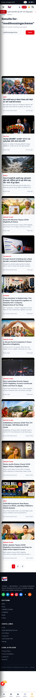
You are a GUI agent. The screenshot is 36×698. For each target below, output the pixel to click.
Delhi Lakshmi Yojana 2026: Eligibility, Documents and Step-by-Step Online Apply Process (17, 547)
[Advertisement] (18, 55)
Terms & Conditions (8, 654)
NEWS (3, 615)
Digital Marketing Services (9, 630)
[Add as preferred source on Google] (25, 2)
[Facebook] (21, 594)
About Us (4, 659)
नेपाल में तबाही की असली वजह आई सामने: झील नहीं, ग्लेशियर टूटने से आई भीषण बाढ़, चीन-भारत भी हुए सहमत (17, 180)
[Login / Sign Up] (19, 7)
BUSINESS (5, 612)
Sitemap (4, 641)
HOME (3, 14)
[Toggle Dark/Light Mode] (29, 7)
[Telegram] (7, 594)
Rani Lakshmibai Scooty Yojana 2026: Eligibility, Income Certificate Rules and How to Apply (17, 383)
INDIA (3, 604)
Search (30, 32)
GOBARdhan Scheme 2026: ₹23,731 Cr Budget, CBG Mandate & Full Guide (17, 425)
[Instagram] (16, 594)
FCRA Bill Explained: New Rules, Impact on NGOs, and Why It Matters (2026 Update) (18, 506)
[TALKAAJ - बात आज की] (12, 7)
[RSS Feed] (29, 594)
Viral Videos (5, 633)
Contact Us (5, 636)
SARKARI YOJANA (7, 609)
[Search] (32, 7)
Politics (4, 618)
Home (3, 627)
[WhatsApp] (3, 594)
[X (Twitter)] (25, 594)
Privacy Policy (6, 651)
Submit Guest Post (7, 638)
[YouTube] (12, 594)
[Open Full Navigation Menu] (3, 7)
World (3, 606)
